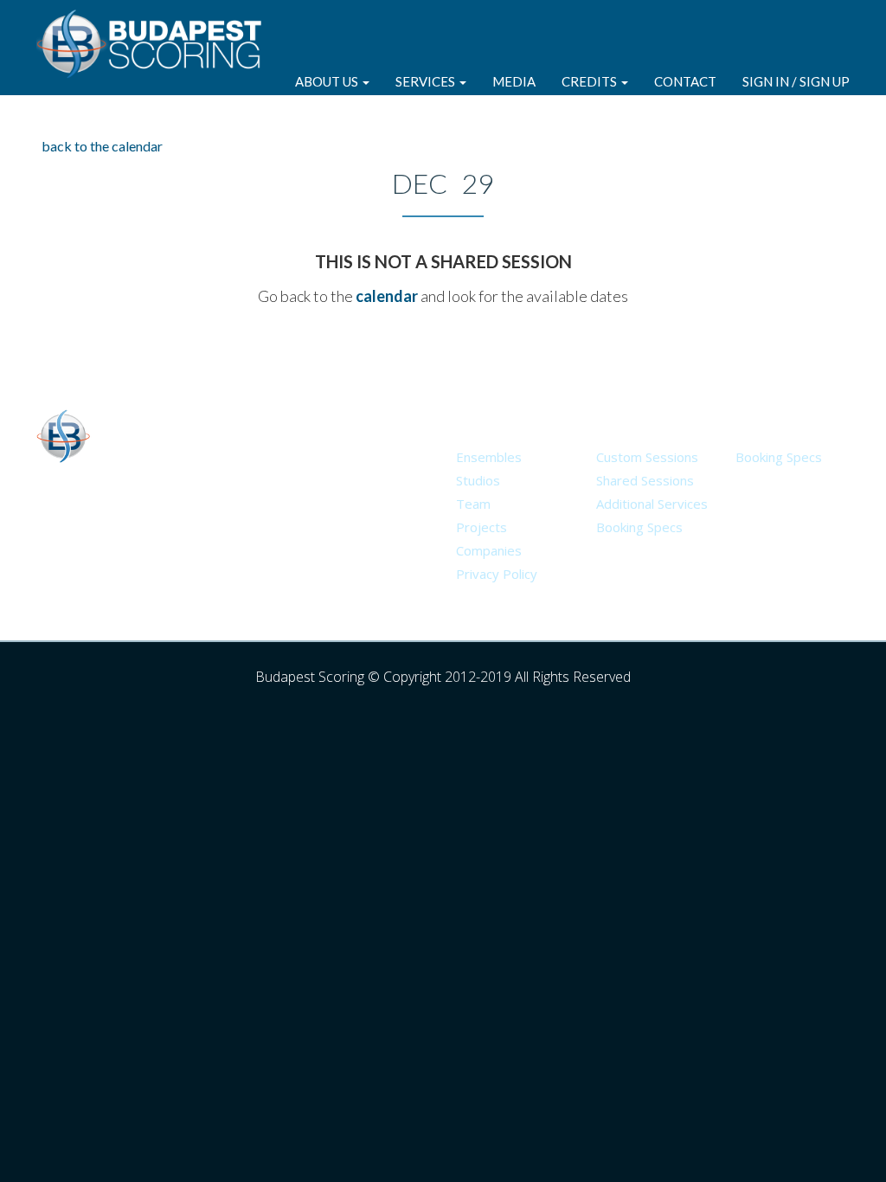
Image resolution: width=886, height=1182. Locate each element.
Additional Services (652, 503)
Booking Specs (639, 527)
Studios (478, 480)
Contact (685, 81)
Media (514, 81)
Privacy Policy (496, 573)
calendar (387, 295)
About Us (328, 81)
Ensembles (489, 457)
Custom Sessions (647, 457)
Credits (591, 81)
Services (426, 81)
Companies (489, 550)
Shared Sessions (645, 480)
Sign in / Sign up (796, 81)
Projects (481, 527)
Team (473, 503)
